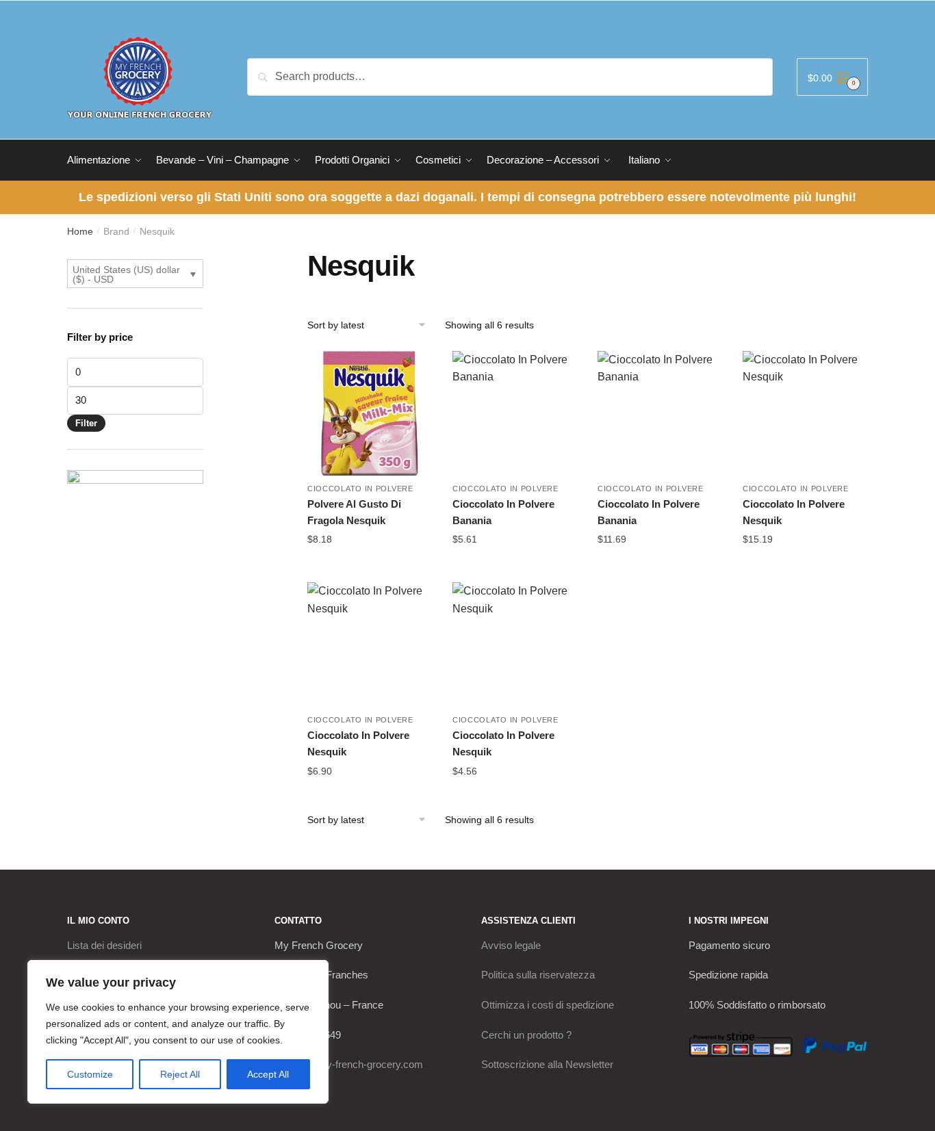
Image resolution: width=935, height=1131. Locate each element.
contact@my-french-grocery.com (348, 1064)
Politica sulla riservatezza (538, 974)
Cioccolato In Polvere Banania (503, 512)
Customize (90, 1074)
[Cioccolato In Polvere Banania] (514, 413)
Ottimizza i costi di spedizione (547, 1005)
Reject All (180, 1074)
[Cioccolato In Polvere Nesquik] (805, 413)
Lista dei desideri (104, 945)
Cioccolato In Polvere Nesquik (794, 512)
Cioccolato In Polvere (360, 488)
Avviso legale (511, 945)
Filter (86, 423)
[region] (178, 1032)
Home (80, 231)
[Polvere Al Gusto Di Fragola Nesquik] (369, 413)
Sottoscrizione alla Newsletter (547, 1064)
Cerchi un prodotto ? (526, 1035)
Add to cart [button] (370, 566)
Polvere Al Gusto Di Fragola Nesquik (354, 512)
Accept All (268, 1074)
